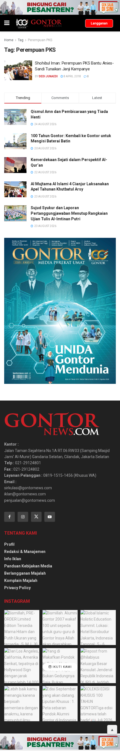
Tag (20, 40)
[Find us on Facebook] (9, 517)
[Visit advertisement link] (60, 7)
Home (8, 40)
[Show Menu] (6, 23)
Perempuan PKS (40, 40)
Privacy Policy (17, 588)
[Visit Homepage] (38, 23)
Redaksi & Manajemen (24, 551)
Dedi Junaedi (48, 76)
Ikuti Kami (62, 667)
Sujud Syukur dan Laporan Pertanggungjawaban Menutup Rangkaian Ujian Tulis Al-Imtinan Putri (69, 213)
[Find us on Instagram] (23, 517)
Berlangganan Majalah (25, 573)
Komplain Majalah (20, 580)
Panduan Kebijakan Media (28, 566)
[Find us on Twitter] (36, 517)
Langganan (99, 23)
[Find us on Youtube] (49, 517)
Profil (9, 544)
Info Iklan (12, 559)
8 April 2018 (72, 76)
